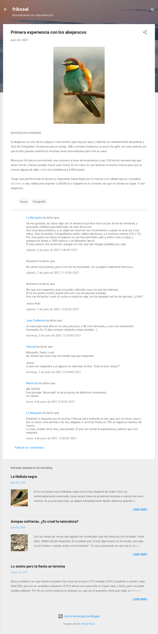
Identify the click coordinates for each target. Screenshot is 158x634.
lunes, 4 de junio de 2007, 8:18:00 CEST (50, 401)
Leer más (140, 509)
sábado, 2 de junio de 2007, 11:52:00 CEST (52, 272)
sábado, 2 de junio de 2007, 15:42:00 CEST (52, 309)
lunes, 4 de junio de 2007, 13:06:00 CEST (51, 438)
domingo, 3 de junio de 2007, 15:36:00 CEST (53, 335)
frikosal (20, 9)
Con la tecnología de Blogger (81, 616)
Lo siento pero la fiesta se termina (38, 566)
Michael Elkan (88, 624)
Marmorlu (32, 383)
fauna (24, 201)
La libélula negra (24, 477)
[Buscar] (152, 10)
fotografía (39, 201)
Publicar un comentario (29, 447)
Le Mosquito (34, 217)
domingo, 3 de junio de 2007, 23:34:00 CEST (53, 372)
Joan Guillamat (35, 320)
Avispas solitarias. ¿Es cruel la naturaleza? (44, 521)
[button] (145, 33)
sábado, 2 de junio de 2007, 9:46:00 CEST (52, 250)
